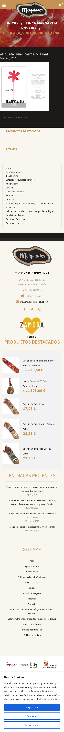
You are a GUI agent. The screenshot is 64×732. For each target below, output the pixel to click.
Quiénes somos (13, 172)
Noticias (9, 195)
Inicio (12, 23)
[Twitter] (32, 309)
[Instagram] (39, 309)
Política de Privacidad (15, 219)
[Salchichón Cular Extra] (11, 406)
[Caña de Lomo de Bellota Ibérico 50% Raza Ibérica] (11, 365)
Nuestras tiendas (13, 183)
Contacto (10, 199)
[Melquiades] (32, 256)
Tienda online (12, 176)
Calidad (9, 187)
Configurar (32, 716)
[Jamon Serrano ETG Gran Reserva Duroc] (11, 386)
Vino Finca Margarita (15, 191)
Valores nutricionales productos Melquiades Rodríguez (30, 211)
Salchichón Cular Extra (33, 404)
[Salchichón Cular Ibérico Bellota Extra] (11, 429)
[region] (32, 702)
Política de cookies (14, 223)
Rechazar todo (32, 724)
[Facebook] (24, 309)
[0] (60, 4)
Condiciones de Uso (15, 215)
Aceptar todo (32, 707)
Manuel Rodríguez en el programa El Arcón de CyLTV (32, 527)
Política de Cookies (49, 699)
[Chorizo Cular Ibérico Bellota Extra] (11, 453)
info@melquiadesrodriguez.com (34, 301)
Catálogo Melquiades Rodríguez (20, 179)
